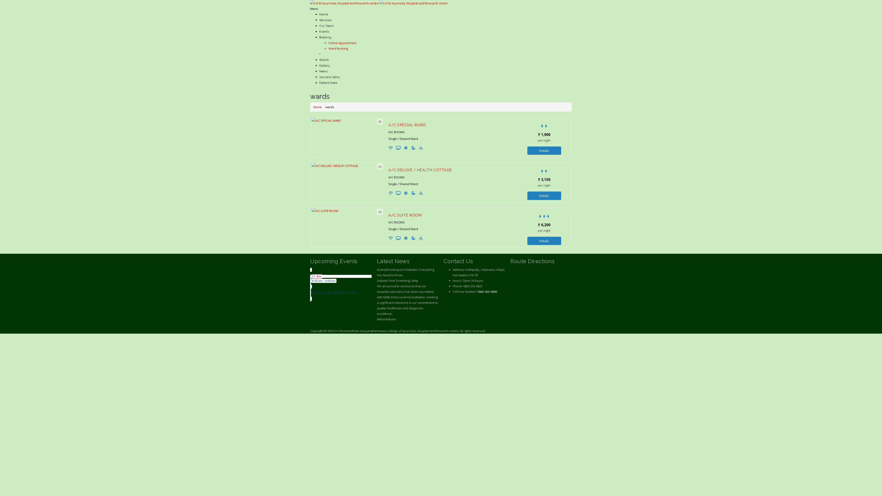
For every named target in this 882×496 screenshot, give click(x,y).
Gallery (324, 65)
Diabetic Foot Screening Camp (397, 281)
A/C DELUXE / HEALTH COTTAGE (420, 170)
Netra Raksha (386, 319)
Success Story (329, 77)
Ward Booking (338, 48)
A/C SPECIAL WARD (407, 125)
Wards (324, 60)
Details (544, 151)
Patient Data (328, 83)
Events (324, 31)
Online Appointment (342, 43)
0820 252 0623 (472, 286)
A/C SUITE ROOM (404, 215)
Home (323, 14)
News (323, 71)
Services (325, 20)
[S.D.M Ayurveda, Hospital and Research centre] (379, 3)
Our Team (326, 26)
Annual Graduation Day (335, 292)
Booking (325, 37)
